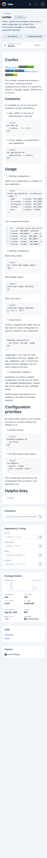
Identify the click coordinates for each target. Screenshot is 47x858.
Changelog (8, 635)
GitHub (7, 638)
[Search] (36, 4)
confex (6, 17)
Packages (7, 13)
